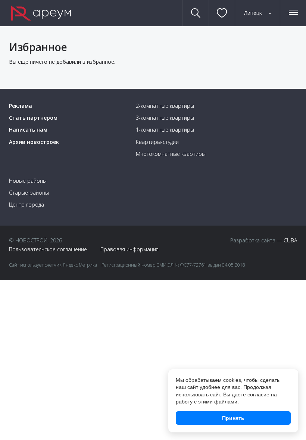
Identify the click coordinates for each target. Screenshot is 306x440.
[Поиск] (196, 13)
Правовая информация (129, 249)
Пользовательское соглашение (48, 249)
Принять (233, 418)
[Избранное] (222, 13)
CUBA (290, 240)
